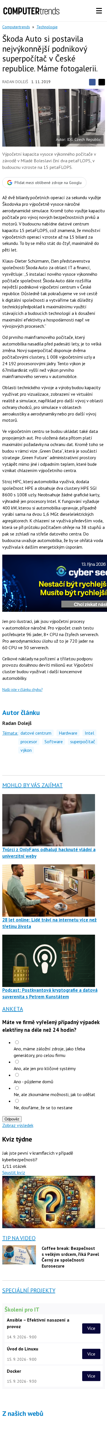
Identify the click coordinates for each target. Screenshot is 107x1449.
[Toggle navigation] (99, 11)
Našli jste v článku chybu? (22, 689)
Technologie (47, 26)
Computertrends (16, 26)
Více (91, 1328)
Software (54, 741)
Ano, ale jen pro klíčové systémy (45, 1068)
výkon (26, 750)
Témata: (10, 733)
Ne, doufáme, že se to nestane (43, 1107)
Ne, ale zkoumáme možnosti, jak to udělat (54, 1094)
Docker (14, 1371)
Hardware (68, 733)
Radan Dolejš (15, 81)
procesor (29, 741)
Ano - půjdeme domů (33, 1081)
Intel (89, 733)
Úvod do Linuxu (22, 1349)
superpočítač (82, 741)
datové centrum (36, 733)
